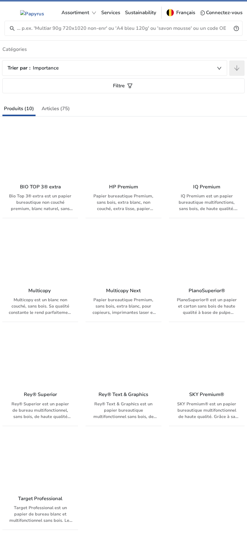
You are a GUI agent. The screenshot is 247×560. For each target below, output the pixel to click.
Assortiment (75, 12)
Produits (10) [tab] (19, 108)
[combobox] (114, 68)
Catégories (14, 49)
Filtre (119, 85)
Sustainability (140, 12)
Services (110, 12)
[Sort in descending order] (237, 68)
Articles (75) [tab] (56, 108)
